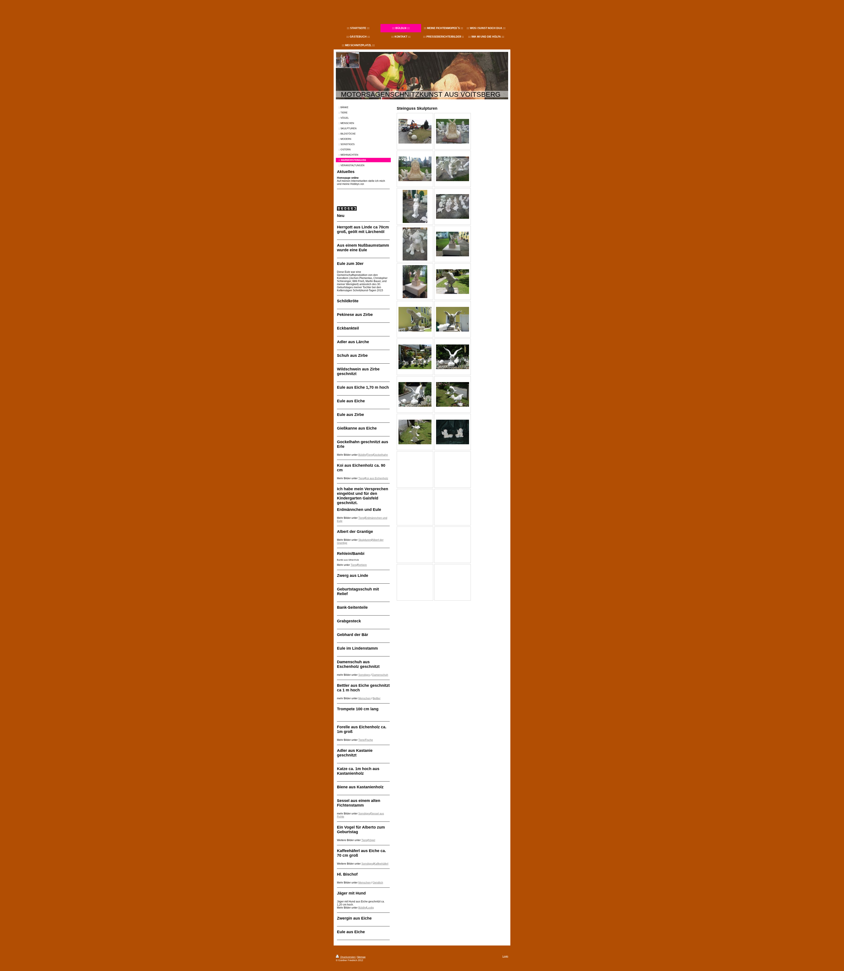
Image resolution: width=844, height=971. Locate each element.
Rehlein (362, 565)
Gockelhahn (380, 454)
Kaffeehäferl (381, 863)
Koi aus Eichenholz (376, 478)
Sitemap (361, 957)
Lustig (370, 907)
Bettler (376, 698)
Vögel (371, 840)
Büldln (362, 454)
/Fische (368, 739)
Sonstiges (364, 674)
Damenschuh (380, 674)
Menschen (364, 698)
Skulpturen (364, 539)
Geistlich (378, 882)
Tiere (370, 454)
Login (505, 956)
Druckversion (348, 957)
